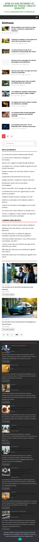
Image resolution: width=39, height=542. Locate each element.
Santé (13, 405)
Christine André (6, 233)
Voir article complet (8, 294)
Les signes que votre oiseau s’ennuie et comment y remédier (24, 103)
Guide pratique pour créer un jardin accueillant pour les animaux (23, 82)
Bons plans (14, 365)
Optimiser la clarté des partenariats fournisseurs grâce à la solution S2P (21, 449)
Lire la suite (6, 361)
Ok (20, 539)
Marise (23, 85)
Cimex (4, 239)
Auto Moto (5, 319)
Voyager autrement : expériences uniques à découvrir (18, 180)
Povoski (27, 64)
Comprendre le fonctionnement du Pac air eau (16, 177)
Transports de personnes (18, 345)
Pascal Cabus (15, 33)
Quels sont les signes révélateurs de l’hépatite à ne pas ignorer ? (21, 408)
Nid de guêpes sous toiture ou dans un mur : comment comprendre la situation (23, 29)
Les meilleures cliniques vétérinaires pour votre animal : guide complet (23, 92)
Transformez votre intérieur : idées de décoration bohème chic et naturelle (22, 387)
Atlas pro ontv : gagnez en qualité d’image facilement (18, 163)
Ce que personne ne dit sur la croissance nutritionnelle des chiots (23, 50)
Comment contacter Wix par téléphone (23, 225)
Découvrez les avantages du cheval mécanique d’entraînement (23, 61)
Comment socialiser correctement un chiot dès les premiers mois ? (24, 40)
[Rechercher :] (19, 143)
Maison (13, 384)
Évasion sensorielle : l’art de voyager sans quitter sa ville (19, 188)
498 (17, 334)
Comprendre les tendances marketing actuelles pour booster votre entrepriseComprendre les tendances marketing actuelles (22, 472)
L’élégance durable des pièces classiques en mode (17, 197)
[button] (36, 17)
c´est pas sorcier (7, 244)
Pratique (14, 425)
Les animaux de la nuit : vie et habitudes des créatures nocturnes (23, 125)
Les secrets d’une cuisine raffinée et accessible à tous (18, 210)
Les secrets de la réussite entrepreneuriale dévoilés (17, 154)
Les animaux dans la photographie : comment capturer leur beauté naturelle (23, 114)
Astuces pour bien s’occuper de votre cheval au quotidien (24, 71)
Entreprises (6, 285)
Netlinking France (7, 228)
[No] (37, 536)
